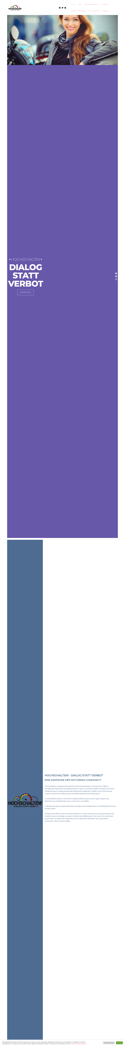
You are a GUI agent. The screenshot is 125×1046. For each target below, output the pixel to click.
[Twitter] (62, 8)
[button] (25, 292)
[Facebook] (60, 8)
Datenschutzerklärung (91, 4)
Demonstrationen (94, 11)
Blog (79, 4)
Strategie (105, 11)
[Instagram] (65, 8)
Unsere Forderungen (78, 11)
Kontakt (104, 4)
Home (73, 4)
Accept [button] (119, 1043)
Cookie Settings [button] (109, 1043)
